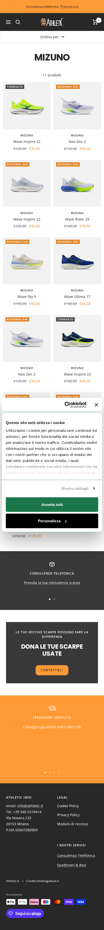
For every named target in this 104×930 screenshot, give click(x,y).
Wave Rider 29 (77, 219)
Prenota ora (69, 6)
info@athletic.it (30, 805)
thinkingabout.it (48, 881)
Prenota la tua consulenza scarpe (52, 582)
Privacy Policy (68, 814)
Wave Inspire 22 (26, 141)
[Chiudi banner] (96, 404)
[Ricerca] (18, 22)
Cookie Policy (68, 805)
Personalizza (49, 521)
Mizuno (26, 135)
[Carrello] (95, 22)
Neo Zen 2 (77, 141)
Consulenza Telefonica (76, 855)
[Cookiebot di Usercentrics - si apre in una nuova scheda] (65, 405)
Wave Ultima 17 (77, 296)
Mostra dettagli (75, 488)
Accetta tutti (52, 504)
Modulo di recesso (72, 823)
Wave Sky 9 (26, 296)
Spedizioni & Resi (71, 865)
